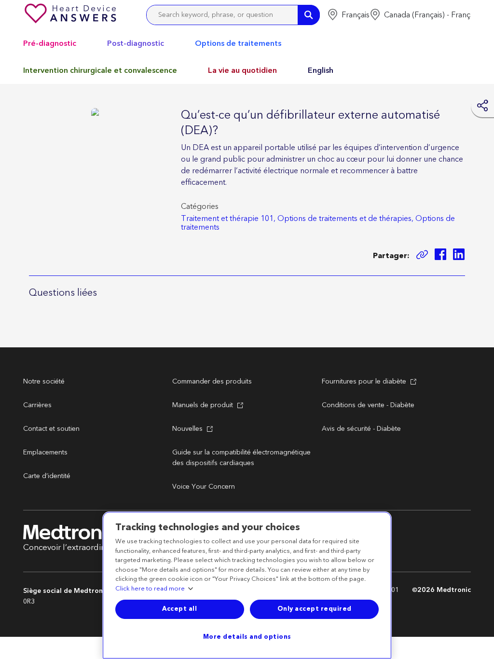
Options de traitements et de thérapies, (345, 218)
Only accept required (314, 609)
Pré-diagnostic (49, 43)
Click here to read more (150, 589)
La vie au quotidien (242, 70)
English (320, 70)
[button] (348, 15)
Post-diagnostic (135, 43)
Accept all (179, 609)
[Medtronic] (71, 14)
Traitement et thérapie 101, (228, 218)
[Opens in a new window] (440, 256)
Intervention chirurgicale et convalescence (100, 70)
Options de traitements (238, 43)
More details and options (247, 637)
